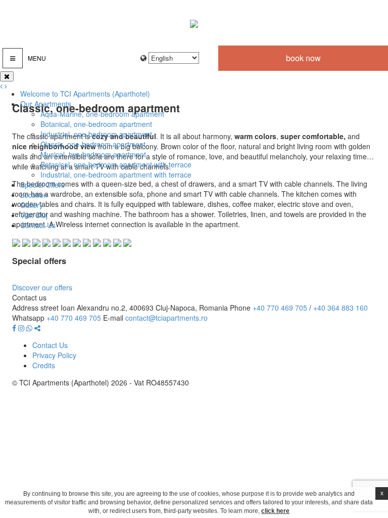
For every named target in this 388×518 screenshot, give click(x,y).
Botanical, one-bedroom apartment (96, 124)
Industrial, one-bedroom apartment (96, 134)
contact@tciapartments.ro (166, 318)
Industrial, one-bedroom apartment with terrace (115, 174)
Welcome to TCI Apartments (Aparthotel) (85, 94)
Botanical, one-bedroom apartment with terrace (115, 164)
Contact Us (38, 225)
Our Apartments (45, 104)
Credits (43, 365)
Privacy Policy (54, 355)
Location (33, 195)
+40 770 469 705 (280, 308)
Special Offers (42, 185)
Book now (303, 58)
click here (275, 510)
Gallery (31, 205)
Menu (37, 58)
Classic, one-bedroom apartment (93, 144)
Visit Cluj (33, 215)
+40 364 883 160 (340, 308)
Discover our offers (42, 287)
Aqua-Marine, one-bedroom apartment (102, 114)
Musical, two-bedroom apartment (93, 154)
